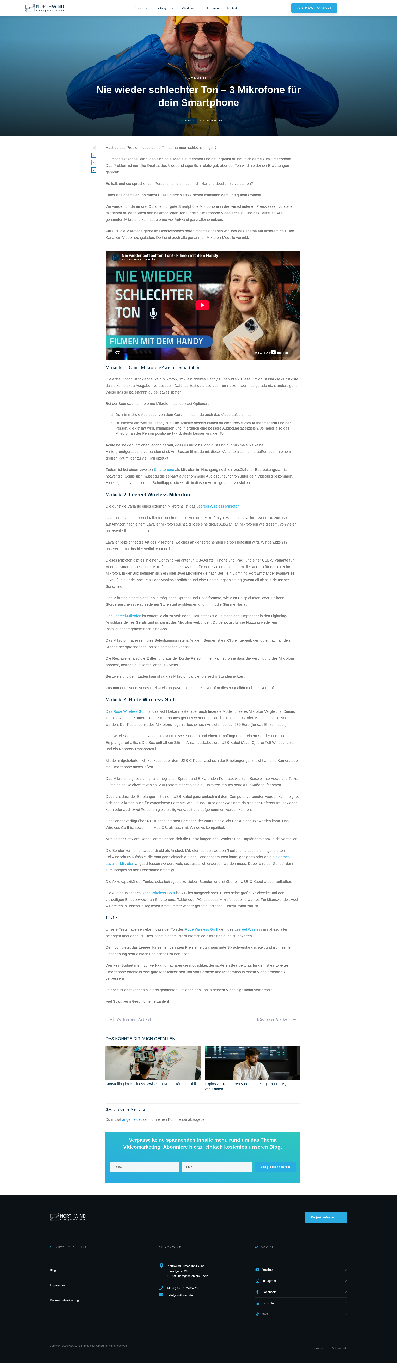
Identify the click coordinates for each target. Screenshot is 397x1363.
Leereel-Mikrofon (127, 616)
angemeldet (132, 1119)
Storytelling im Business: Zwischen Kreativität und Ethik (153, 1071)
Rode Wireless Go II (152, 699)
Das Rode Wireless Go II (126, 711)
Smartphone (164, 470)
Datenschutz (339, 1348)
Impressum (318, 1348)
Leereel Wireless (248, 929)
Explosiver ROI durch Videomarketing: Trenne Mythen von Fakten (252, 1071)
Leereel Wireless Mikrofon (159, 494)
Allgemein (187, 120)
